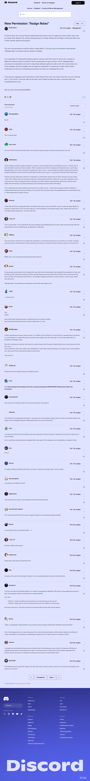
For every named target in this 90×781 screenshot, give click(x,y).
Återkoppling (32, 728)
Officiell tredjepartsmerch (36, 743)
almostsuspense (14, 478)
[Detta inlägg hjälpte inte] (84, 33)
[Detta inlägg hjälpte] (84, 28)
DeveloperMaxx (14, 114)
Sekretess (63, 722)
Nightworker (13, 494)
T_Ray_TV (12, 219)
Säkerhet (30, 722)
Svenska (8, 705)
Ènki (10, 570)
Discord (29, 8)
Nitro (29, 704)
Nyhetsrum (63, 710)
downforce (12, 585)
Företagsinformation (66, 737)
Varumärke (63, 706)
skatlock (11, 642)
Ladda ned (31, 700)
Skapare (30, 731)
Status (30, 706)
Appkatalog (31, 710)
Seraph (11, 266)
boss (10, 448)
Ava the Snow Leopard (16, 509)
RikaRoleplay (13, 160)
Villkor (62, 719)
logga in (12, 683)
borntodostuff (13, 397)
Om (61, 700)
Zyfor (10, 428)
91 (85, 97)
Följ (77, 23)
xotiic (10, 129)
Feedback (37, 2)
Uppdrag (31, 740)
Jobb (61, 704)
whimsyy (11, 200)
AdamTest (12, 412)
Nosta (11, 306)
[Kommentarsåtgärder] (84, 122)
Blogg (30, 725)
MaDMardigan (13, 329)
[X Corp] (8, 97)
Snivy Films (12, 144)
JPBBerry (12, 235)
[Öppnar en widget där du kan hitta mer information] (83, 778)
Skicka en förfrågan (48, 2)
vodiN (11, 291)
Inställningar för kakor (67, 725)
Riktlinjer (62, 728)
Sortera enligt (74, 105)
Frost (10, 381)
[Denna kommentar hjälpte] (84, 113)
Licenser (62, 734)
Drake (10, 251)
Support (30, 719)
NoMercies (12, 365)
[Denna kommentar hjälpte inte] (84, 119)
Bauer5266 (12, 660)
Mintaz (11, 619)
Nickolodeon (13, 27)
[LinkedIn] (10, 97)
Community (31, 734)
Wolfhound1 (12, 555)
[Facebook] (5, 97)
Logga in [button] (78, 2)
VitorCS (11, 463)
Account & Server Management (52, 8)
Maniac (11, 524)
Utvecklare (31, 737)
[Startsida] (10, 3)
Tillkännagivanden (65, 731)
